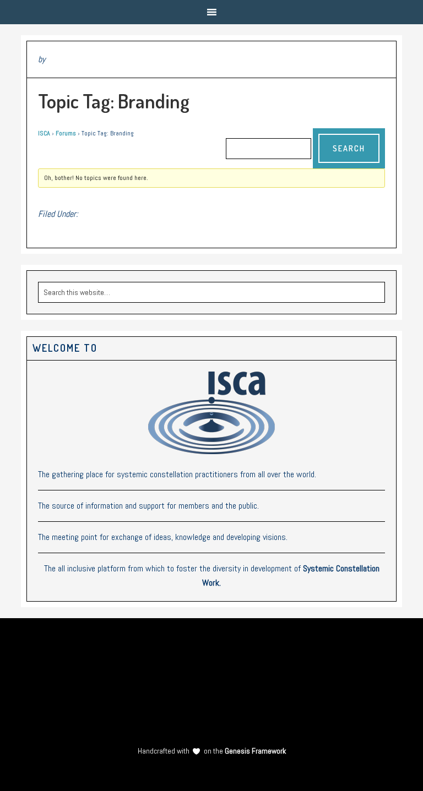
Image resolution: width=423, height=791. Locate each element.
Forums (66, 133)
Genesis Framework (254, 751)
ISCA (44, 133)
